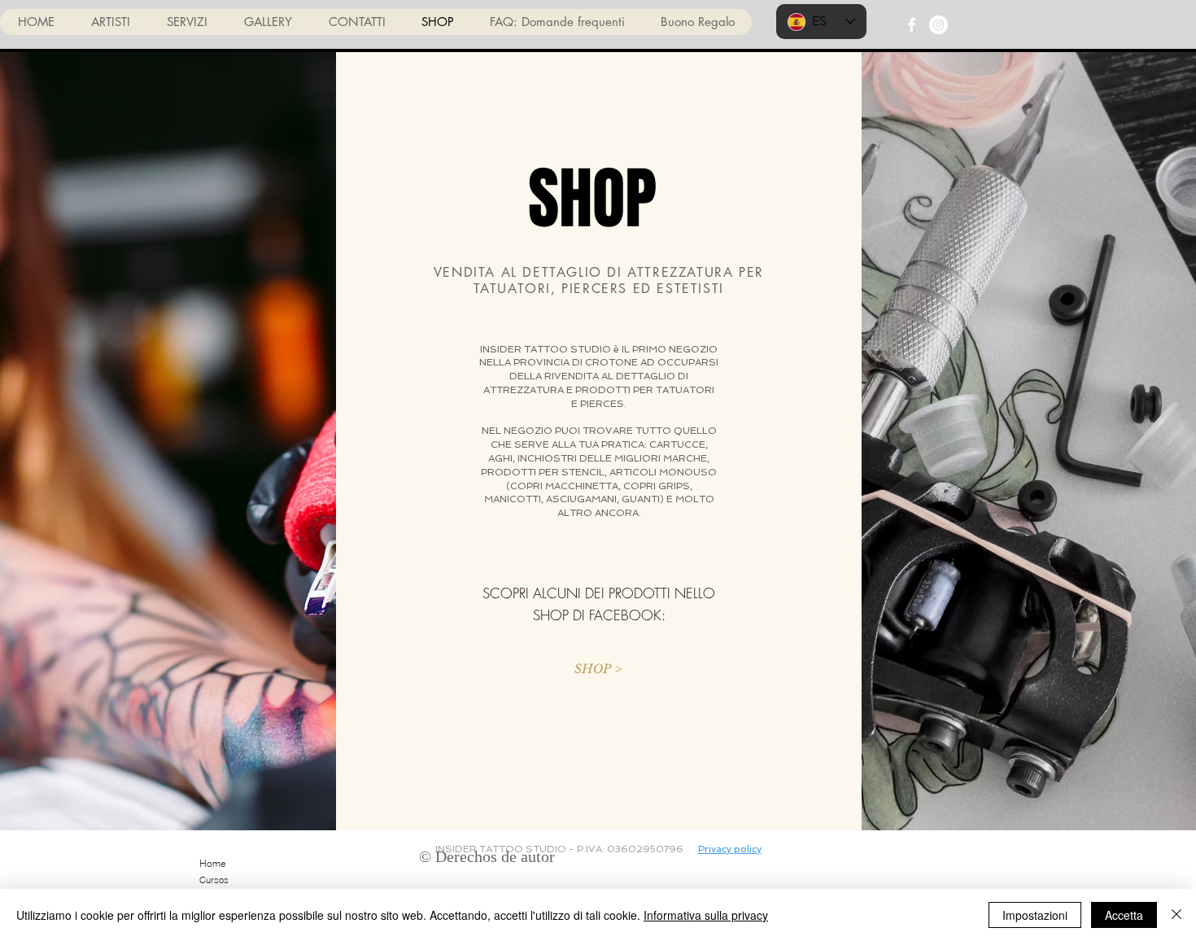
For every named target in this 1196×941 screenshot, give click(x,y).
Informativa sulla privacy (706, 915)
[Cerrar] (1176, 915)
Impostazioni (1034, 915)
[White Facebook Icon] (911, 24)
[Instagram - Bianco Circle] (938, 24)
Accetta (1124, 915)
